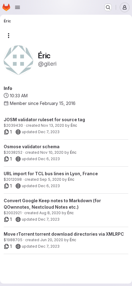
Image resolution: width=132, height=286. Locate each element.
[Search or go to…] (108, 7)
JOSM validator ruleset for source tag (44, 119)
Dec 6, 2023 (49, 159)
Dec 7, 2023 (49, 131)
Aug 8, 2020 (50, 213)
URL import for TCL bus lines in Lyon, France (51, 173)
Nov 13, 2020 (52, 125)
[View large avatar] (18, 59)
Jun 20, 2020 (51, 240)
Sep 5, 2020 (50, 179)
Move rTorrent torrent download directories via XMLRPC (64, 234)
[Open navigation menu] (17, 7)
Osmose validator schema (32, 146)
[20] (18, 132)
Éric (74, 125)
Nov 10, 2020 (52, 152)
